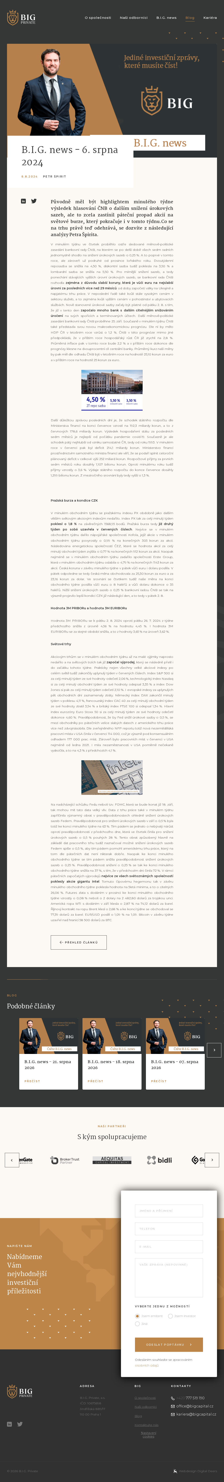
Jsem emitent (152, 1316)
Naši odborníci (134, 18)
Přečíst (32, 1081)
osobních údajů (147, 1365)
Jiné (145, 1324)
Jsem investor (185, 1316)
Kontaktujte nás (146, 1425)
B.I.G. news (166, 18)
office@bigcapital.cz (194, 1406)
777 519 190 (190, 1398)
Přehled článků (81, 942)
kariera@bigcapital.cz (196, 1414)
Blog (190, 18)
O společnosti (98, 18)
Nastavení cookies (148, 1434)
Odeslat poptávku (166, 1344)
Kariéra (210, 18)
